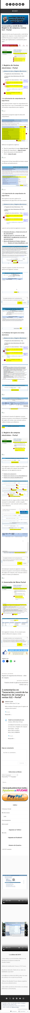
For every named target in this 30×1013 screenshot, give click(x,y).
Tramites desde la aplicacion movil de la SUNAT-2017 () (16, 682)
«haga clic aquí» (24, 148)
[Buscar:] (15, 782)
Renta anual (5, 824)
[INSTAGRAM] (23, 998)
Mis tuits (4, 833)
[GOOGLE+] (13, 998)
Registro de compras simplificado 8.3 (13, 477)
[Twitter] (10, 4)
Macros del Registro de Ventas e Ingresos (14, 241)
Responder (8, 714)
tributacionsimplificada (16, 720)
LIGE (5, 816)
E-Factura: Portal (6, 809)
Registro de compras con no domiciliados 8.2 (15, 475)
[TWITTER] (10, 998)
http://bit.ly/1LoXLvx (13, 730)
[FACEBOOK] (6, 998)
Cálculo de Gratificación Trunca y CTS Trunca (14, 966)
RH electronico (6, 812)
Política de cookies (15, 1007)
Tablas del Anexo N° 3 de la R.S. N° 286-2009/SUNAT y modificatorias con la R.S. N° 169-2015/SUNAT (15, 237)
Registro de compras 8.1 (10, 474)
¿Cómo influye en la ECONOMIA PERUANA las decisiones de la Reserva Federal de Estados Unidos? (14, 960)
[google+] (13, 4)
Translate (13, 777)
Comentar (21, 763)
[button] (5, 652)
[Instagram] (23, 4)
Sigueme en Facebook (15, 837)
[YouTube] (20, 4)
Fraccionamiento (6, 820)
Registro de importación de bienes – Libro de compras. (14, 676)
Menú (16, 11)
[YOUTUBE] (20, 998)
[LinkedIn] (16, 4)
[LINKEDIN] (16, 998)
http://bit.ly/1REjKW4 (14, 732)
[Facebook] (7, 4)
